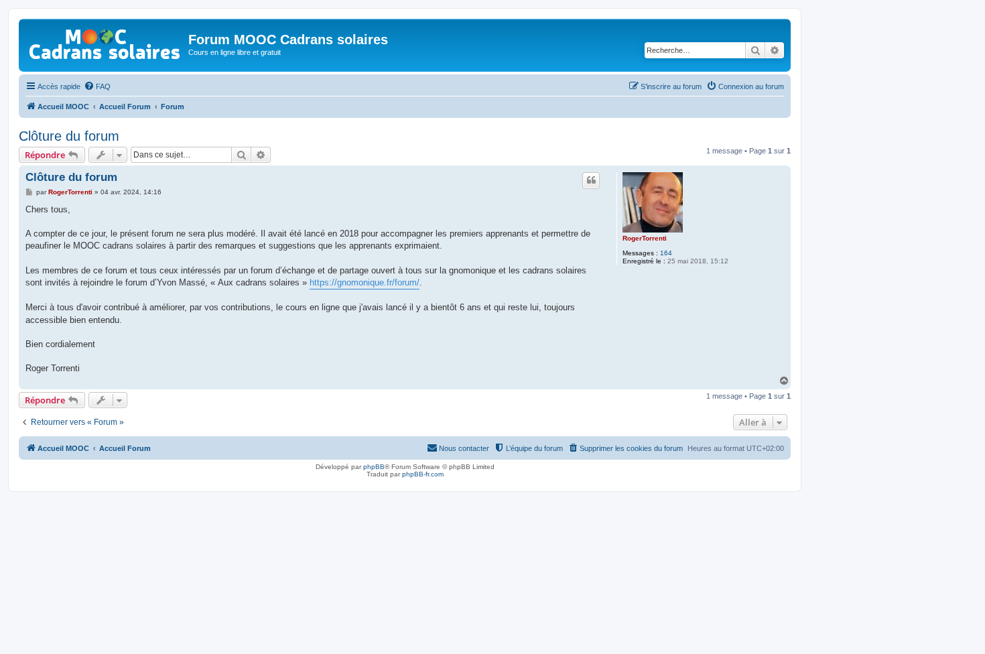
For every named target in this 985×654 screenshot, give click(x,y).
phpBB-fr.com (423, 474)
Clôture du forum (69, 136)
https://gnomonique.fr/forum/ (364, 282)
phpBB (374, 466)
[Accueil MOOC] (105, 41)
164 (666, 253)
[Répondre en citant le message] (591, 180)
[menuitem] (97, 86)
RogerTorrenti (644, 238)
